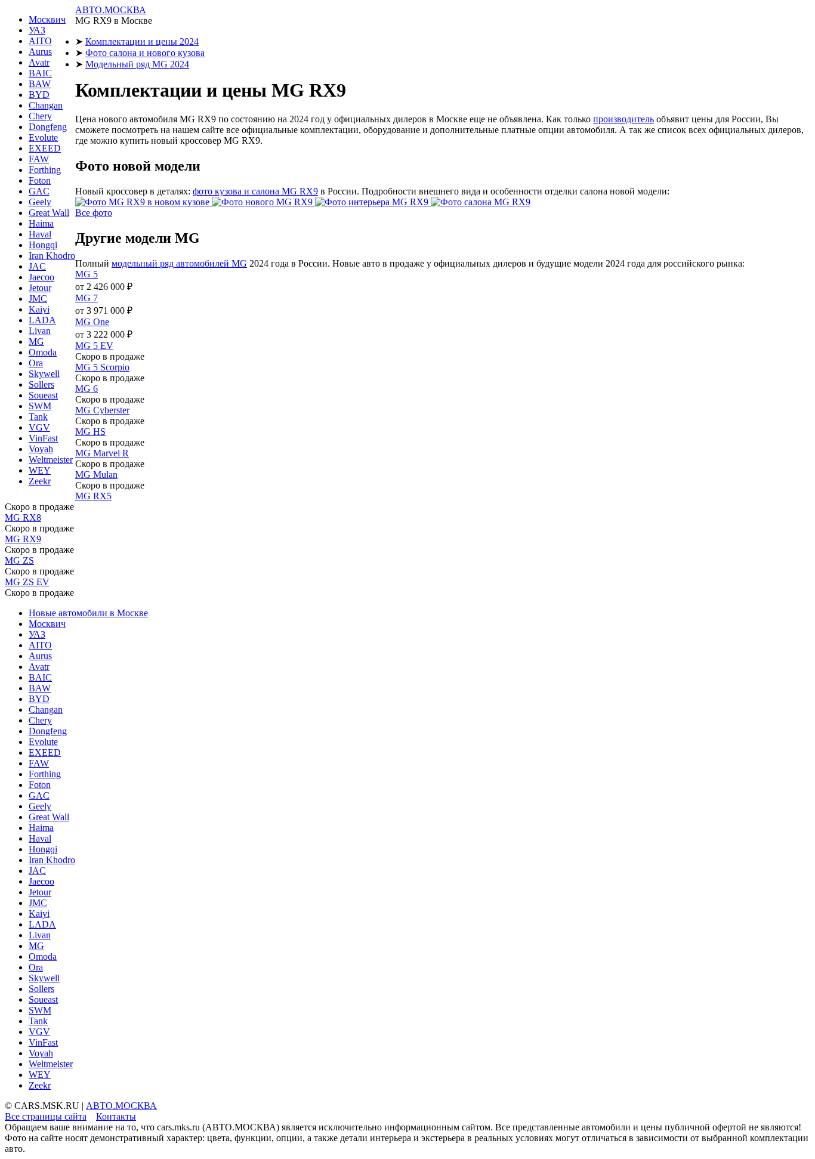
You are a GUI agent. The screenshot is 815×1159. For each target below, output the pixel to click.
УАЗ (37, 30)
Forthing (45, 170)
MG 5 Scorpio (102, 367)
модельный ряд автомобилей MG (179, 263)
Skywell (44, 374)
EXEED (45, 148)
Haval (40, 234)
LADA (42, 320)
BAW (40, 84)
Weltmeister (51, 460)
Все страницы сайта (46, 1116)
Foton (40, 180)
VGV (39, 427)
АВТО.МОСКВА (110, 10)
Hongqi (43, 245)
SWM (40, 406)
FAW (39, 159)
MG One (92, 322)
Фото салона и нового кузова (145, 53)
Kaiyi (39, 309)
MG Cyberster (102, 410)
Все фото (93, 213)
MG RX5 (93, 496)
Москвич (47, 19)
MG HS (90, 431)
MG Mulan (96, 474)
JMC (38, 298)
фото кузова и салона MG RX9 (255, 191)
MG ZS (19, 560)
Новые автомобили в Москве (88, 613)
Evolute (43, 137)
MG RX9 (23, 539)
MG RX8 (23, 517)
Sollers (41, 384)
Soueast (43, 395)
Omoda (43, 352)
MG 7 (86, 298)
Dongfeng (48, 127)
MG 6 (86, 389)
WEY (40, 470)
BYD (39, 94)
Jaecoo (41, 277)
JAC (37, 266)
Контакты (116, 1116)
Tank (38, 417)
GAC (39, 191)
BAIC (40, 73)
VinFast (43, 438)
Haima (41, 223)
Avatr (39, 62)
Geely (40, 202)
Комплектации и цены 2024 (142, 41)
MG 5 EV (94, 346)
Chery (40, 116)
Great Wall (49, 213)
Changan (46, 105)
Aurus (40, 52)
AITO (40, 41)
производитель (623, 119)
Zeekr (40, 481)
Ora (36, 363)
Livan (40, 331)
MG (36, 341)
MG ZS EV (27, 582)
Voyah (41, 449)
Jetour (40, 288)
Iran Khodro (52, 256)
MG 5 (86, 274)
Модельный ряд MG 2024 (137, 64)
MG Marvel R (102, 453)
